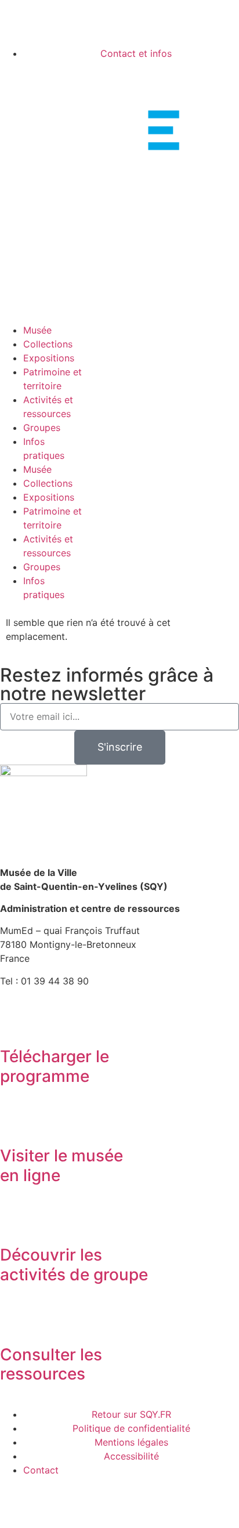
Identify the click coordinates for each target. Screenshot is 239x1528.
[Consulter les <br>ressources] (14, 1322)
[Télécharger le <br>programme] (14, 1024)
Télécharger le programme (54, 1066)
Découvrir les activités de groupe (74, 1264)
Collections (48, 344)
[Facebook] (14, 28)
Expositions (48, 358)
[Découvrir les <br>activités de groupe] (14, 1222)
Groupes (41, 427)
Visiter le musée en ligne (61, 1165)
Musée (37, 330)
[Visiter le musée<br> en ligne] (14, 1123)
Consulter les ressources (51, 1364)
